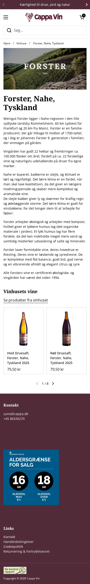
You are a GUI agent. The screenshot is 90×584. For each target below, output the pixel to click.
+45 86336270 (14, 418)
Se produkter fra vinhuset (25, 300)
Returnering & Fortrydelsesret (26, 551)
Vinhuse (21, 43)
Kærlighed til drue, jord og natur (45, 4)
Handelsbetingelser (18, 541)
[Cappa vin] (44, 17)
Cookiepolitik (13, 546)
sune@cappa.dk (15, 414)
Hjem (6, 43)
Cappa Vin (33, 578)
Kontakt (9, 537)
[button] (82, 17)
